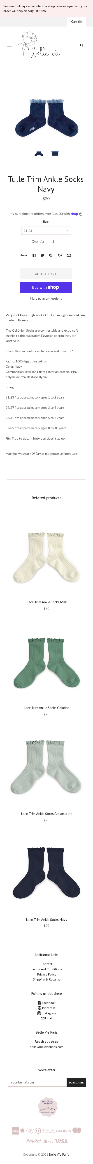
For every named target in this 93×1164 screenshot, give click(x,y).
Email (48, 1018)
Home (12, 76)
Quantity (38, 241)
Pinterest (48, 1008)
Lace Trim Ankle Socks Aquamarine (46, 814)
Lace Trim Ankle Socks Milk (47, 602)
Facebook (48, 1003)
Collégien (44, 76)
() (76, 21)
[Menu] (9, 45)
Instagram (48, 1013)
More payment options (46, 298)
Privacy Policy (46, 974)
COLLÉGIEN (46, 169)
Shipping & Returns (46, 979)
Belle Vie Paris (59, 1154)
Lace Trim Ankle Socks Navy (46, 919)
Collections (27, 76)
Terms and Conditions (46, 969)
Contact (46, 964)
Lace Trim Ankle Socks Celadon (47, 708)
